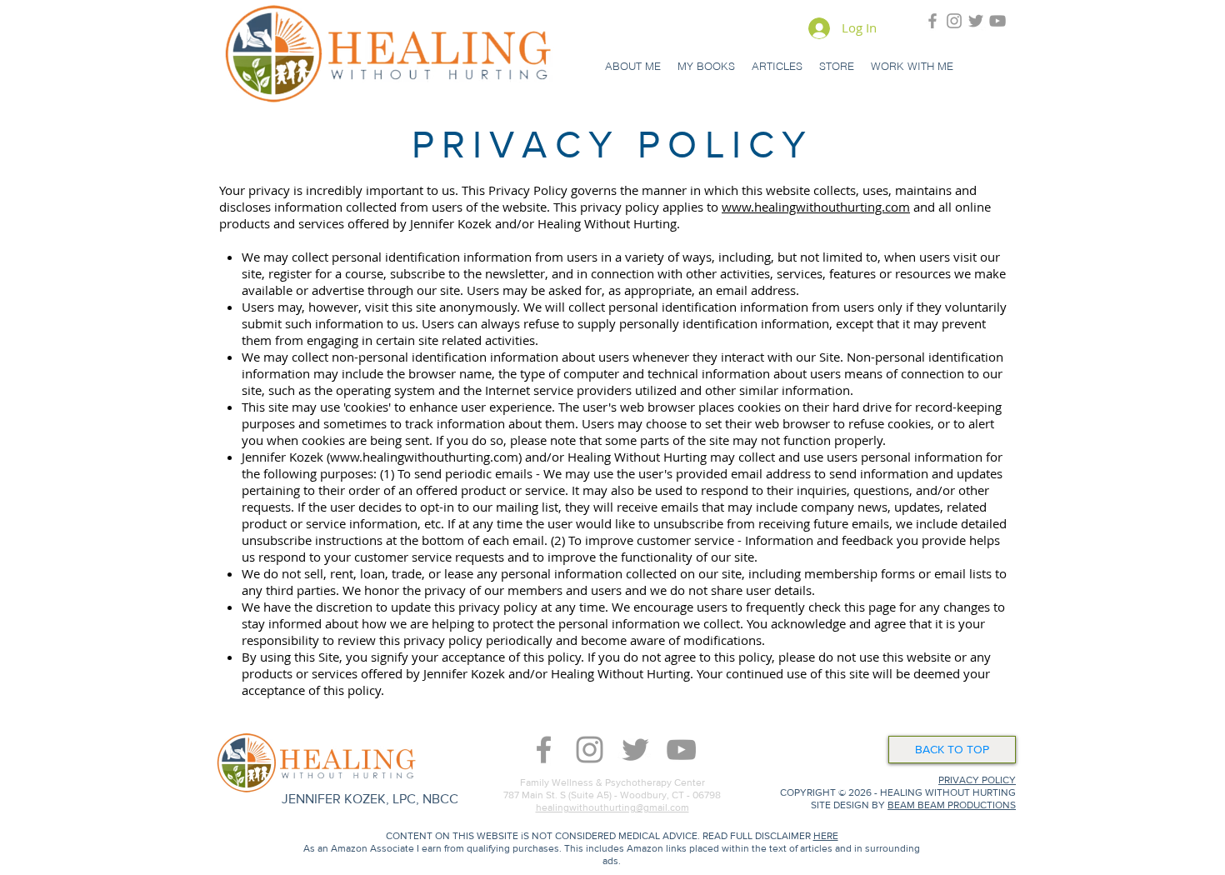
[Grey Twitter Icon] (976, 21)
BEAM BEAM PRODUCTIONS (952, 805)
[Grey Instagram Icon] (954, 21)
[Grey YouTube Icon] (998, 21)
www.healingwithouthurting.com (816, 206)
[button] (633, 65)
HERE (825, 836)
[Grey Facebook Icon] (932, 21)
